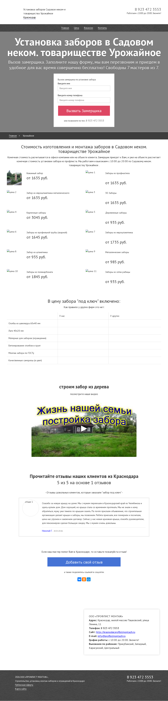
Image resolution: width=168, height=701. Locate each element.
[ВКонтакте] (79, 579)
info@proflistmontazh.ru (112, 636)
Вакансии (88, 27)
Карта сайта (20, 689)
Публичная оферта (24, 685)
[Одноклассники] (84, 579)
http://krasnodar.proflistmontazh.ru (115, 632)
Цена (76, 27)
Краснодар (29, 17)
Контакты (102, 27)
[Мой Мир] (89, 579)
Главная (65, 27)
